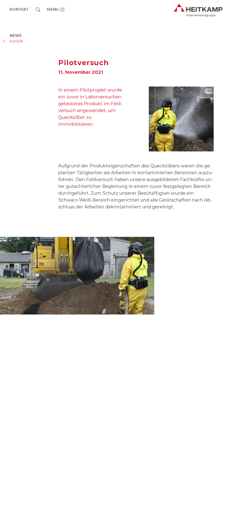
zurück (16, 41)
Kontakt (19, 9)
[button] (38, 9)
